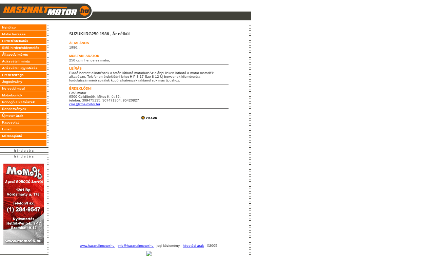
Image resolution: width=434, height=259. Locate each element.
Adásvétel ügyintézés (19, 68)
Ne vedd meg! (12, 88)
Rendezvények (13, 109)
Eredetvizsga (12, 75)
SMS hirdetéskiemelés (19, 48)
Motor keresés (13, 34)
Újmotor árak (11, 115)
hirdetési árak (193, 245)
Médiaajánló (11, 136)
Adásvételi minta (15, 61)
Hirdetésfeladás (14, 41)
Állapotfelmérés (14, 54)
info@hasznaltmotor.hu (136, 245)
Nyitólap (8, 27)
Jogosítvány (11, 82)
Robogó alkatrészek (17, 102)
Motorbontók (11, 95)
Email (6, 129)
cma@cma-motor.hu (84, 104)
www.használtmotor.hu (97, 245)
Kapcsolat (9, 122)
